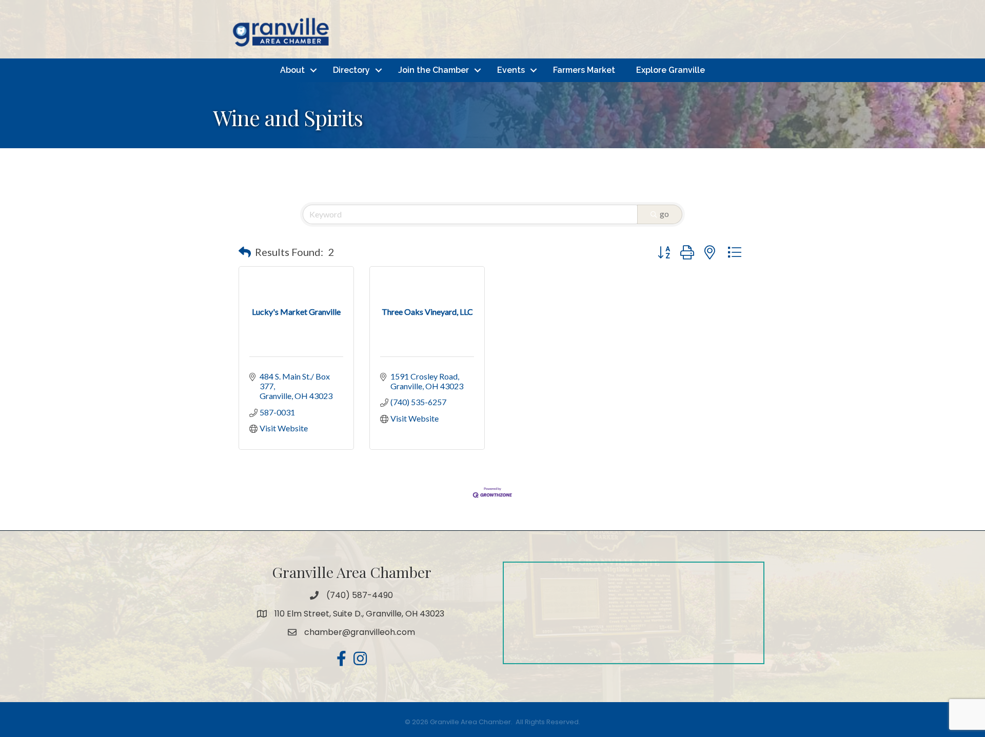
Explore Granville (670, 70)
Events (511, 70)
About (292, 70)
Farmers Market (584, 70)
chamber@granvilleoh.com (359, 632)
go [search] (664, 213)
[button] (245, 252)
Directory (351, 70)
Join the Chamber (433, 70)
